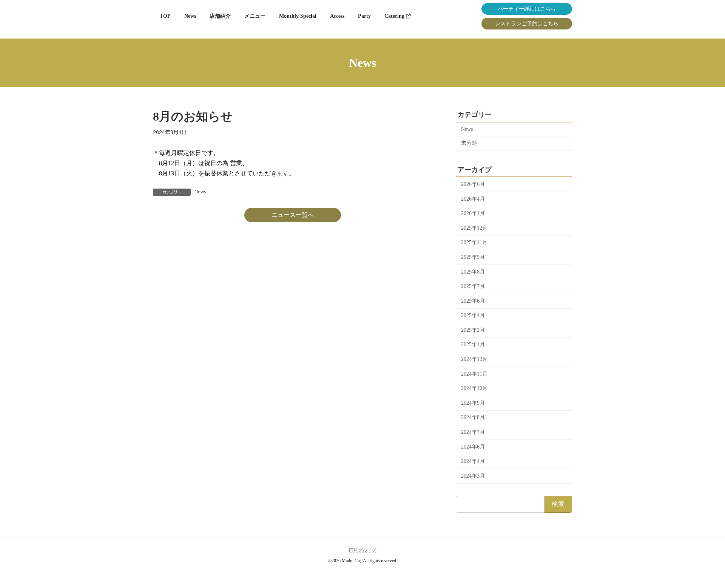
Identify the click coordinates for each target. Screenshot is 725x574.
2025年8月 (473, 272)
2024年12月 (474, 359)
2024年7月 (473, 432)
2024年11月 (474, 374)
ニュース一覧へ (292, 215)
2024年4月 (473, 461)
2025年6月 (473, 301)
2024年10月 (474, 388)
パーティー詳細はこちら (527, 9)
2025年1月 (473, 344)
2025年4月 (473, 315)
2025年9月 (473, 257)
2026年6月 (473, 184)
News (200, 191)
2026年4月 (473, 199)
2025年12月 (474, 228)
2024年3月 (473, 476)
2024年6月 (473, 447)
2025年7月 (473, 286)
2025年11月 (474, 242)
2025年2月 (473, 330)
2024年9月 (473, 403)
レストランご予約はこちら (526, 23)
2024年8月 (473, 417)
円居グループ (362, 550)
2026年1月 (473, 213)
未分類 (469, 143)
